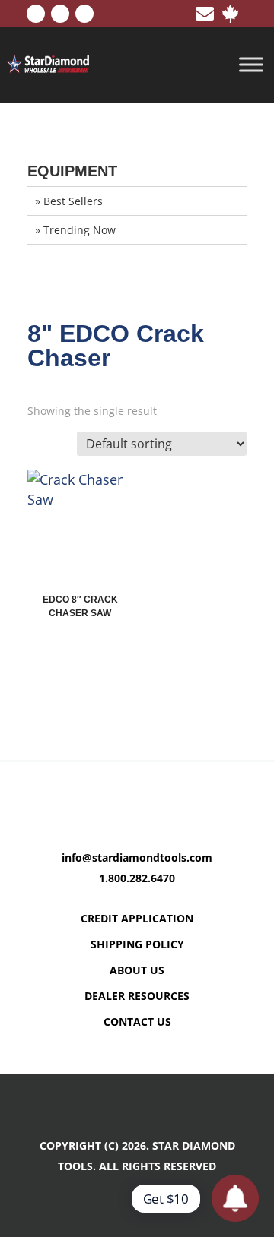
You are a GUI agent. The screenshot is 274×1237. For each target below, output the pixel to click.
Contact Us (137, 1021)
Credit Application (137, 918)
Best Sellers (73, 201)
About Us (137, 970)
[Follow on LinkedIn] (60, 14)
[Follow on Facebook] (36, 14)
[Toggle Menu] (251, 65)
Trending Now (79, 230)
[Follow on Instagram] (84, 14)
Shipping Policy (137, 944)
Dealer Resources (137, 996)
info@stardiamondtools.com (137, 857)
